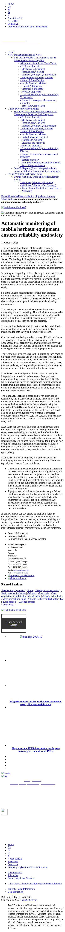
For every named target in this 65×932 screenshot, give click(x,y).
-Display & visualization (47, 590)
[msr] (4, 776)
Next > (12, 604)
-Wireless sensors (26, 601)
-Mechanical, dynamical (13, 590)
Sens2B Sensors (29, 900)
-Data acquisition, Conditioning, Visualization (28, 594)
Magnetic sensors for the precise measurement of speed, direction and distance (36, 703)
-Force (30, 590)
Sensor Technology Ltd (52, 599)
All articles (12, 196)
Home (4, 196)
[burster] (6, 773)
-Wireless (31, 593)
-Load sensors (9, 601)
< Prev (4, 604)
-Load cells (43, 593)
